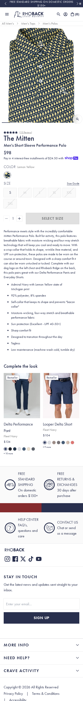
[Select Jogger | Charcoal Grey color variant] (33, 449)
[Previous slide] (5, 3)
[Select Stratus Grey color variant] (49, 442)
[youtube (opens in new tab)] (39, 559)
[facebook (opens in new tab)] (15, 559)
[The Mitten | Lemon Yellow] (7, 175)
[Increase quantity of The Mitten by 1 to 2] (19, 218)
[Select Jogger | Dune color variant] (28, 449)
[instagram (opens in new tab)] (7, 559)
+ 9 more (47, 447)
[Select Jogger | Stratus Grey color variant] (19, 449)
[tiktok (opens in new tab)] (31, 559)
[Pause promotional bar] (80, 4)
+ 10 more (8, 453)
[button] (5, 122)
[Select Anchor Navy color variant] (15, 449)
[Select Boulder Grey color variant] (58, 442)
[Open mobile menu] (7, 14)
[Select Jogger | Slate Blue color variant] (24, 449)
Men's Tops (28, 23)
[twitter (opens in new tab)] (23, 559)
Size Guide (73, 183)
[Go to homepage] (28, 14)
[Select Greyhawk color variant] (54, 442)
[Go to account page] (65, 14)
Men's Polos (50, 23)
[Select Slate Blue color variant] (63, 442)
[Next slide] (77, 3)
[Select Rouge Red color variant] (72, 442)
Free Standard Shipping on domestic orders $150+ (41, 3)
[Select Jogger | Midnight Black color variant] (10, 449)
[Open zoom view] (77, 119)
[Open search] (58, 14)
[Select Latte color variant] (68, 442)
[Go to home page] (41, 550)
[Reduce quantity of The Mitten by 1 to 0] (6, 218)
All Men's (8, 23)
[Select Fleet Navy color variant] (5, 449)
